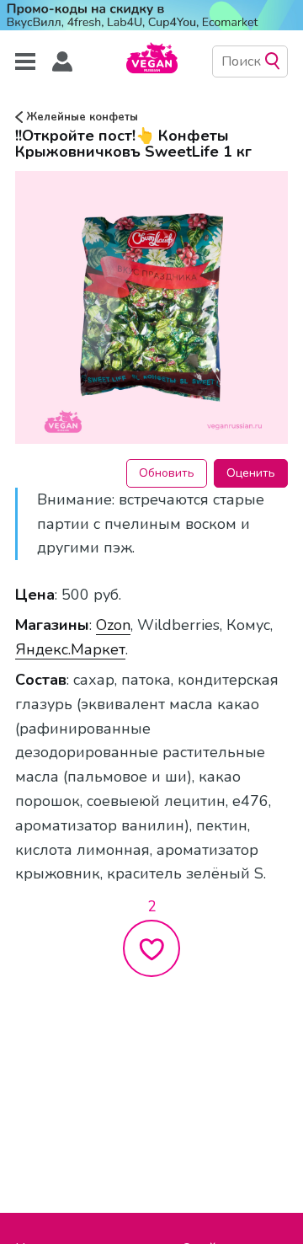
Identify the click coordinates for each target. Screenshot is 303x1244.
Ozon (113, 625)
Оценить (250, 473)
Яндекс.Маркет (70, 649)
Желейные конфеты (80, 117)
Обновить (166, 473)
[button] (62, 61)
